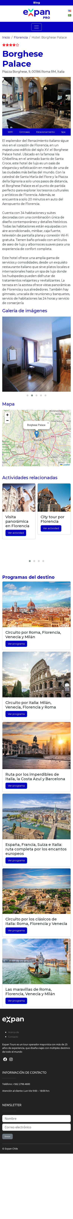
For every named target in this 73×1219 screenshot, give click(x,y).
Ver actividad (16, 532)
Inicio (6, 37)
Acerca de (13, 1032)
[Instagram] (11, 1059)
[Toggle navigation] (36, 27)
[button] (36, 434)
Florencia (21, 37)
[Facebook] (5, 1059)
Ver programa (16, 643)
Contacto (13, 1036)
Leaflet (66, 464)
